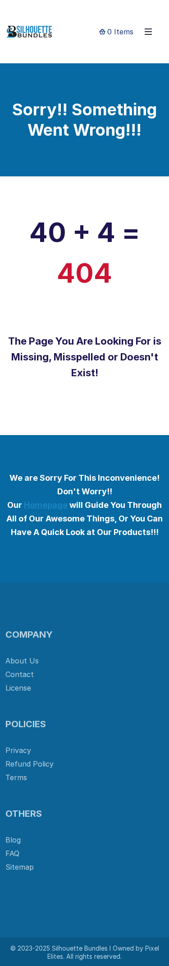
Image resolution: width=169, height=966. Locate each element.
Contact (19, 674)
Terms (16, 777)
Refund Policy (29, 763)
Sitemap (19, 866)
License (18, 687)
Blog (13, 839)
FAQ (12, 853)
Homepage (46, 505)
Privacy (18, 750)
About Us (22, 660)
